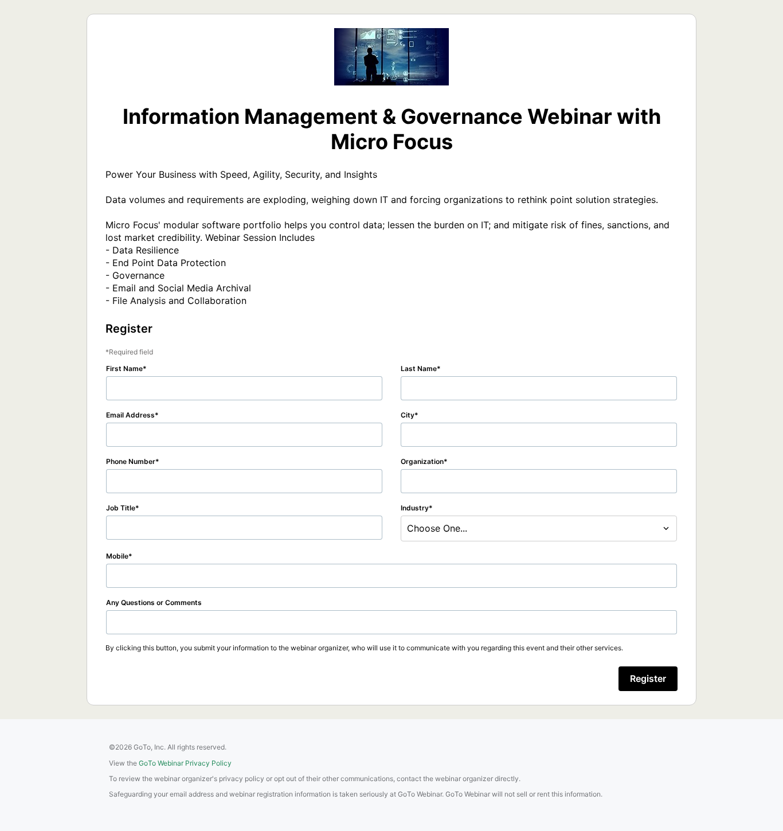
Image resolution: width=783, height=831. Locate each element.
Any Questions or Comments (154, 602)
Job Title (120, 508)
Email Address (130, 415)
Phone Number (130, 461)
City (407, 415)
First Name (124, 368)
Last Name (419, 368)
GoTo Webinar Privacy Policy (185, 763)
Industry (415, 508)
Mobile (117, 556)
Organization (422, 461)
